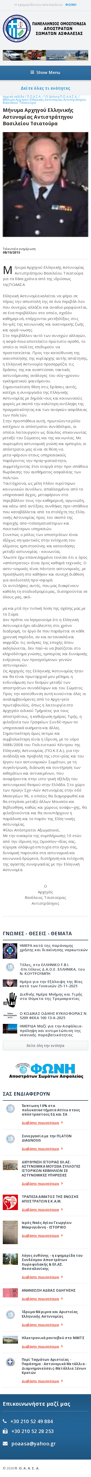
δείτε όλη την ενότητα (45, 1045)
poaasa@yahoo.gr (33, 1443)
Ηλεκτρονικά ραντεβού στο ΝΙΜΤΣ (53, 1338)
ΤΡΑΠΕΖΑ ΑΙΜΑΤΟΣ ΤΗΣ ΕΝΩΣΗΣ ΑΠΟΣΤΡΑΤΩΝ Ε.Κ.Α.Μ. (50, 1198)
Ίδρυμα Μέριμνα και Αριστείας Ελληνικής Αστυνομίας (50, 1314)
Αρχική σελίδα (13, 96)
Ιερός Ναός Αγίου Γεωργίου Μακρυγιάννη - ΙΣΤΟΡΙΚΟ (47, 1224)
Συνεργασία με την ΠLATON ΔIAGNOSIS (47, 1138)
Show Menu (48, 72)
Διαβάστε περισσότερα (40, 1122)
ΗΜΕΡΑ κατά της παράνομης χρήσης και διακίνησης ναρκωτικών (54, 947)
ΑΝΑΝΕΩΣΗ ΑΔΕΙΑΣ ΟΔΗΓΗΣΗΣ (49, 1290)
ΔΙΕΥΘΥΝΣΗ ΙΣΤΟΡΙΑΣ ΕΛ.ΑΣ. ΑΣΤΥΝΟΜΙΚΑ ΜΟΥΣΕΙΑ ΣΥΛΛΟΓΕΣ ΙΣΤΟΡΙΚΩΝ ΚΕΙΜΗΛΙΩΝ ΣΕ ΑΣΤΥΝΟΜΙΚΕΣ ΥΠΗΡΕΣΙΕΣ (51, 1168)
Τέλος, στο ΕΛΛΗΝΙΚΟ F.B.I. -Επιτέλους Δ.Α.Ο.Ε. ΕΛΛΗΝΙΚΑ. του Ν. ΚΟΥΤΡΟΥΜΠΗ (52, 969)
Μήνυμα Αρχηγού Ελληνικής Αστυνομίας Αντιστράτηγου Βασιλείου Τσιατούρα (44, 101)
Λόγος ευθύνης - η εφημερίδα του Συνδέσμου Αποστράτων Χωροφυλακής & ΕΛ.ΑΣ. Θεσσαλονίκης (52, 1262)
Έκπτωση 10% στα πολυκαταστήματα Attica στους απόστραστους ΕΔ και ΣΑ (51, 1110)
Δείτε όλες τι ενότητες (45, 88)
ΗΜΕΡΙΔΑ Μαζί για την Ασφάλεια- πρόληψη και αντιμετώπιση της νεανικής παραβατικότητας (51, 1030)
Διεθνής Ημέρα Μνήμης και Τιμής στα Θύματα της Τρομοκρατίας (51, 996)
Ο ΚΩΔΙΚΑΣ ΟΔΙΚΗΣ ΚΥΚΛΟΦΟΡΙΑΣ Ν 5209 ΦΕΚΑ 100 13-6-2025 (53, 1015)
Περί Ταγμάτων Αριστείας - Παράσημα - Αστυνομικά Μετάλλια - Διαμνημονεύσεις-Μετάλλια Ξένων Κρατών (54, 1366)
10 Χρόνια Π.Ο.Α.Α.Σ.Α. (61, 96)
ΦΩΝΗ (70, 4)
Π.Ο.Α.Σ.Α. (34, 96)
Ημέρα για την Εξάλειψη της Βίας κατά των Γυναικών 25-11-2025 (51, 983)
